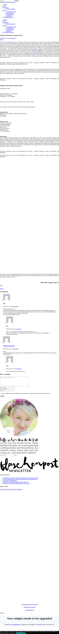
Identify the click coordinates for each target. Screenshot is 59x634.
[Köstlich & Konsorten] (29, 607)
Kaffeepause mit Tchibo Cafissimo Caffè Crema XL (15, 482)
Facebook (9, 42)
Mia (4, 303)
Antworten (15, 306)
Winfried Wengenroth (9, 346)
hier (35, 56)
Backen (2, 288)
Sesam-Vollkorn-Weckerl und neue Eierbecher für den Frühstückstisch (20, 479)
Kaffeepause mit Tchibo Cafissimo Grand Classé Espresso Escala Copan (20, 478)
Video (35, 49)
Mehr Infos (22, 633)
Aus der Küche (11, 38)
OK (17, 633)
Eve (7, 326)
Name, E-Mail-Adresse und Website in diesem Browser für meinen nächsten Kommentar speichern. (26, 393)
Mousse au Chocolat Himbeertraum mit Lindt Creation (16, 483)
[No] (25, 633)
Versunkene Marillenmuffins (10, 480)
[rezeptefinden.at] (29, 610)
